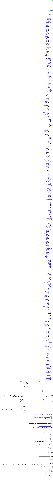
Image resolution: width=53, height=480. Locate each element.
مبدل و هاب (49, 313)
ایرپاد (50, 205)
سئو (52, 473)
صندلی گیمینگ (49, 281)
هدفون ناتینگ (49, 79)
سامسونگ (49, 209)
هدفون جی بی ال (49, 76)
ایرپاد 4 (48, 70)
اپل (50, 203)
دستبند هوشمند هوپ (48, 197)
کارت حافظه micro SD (48, 190)
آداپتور (48, 92)
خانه (51, 200)
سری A (48, 246)
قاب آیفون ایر (46, 98)
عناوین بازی (49, 88)
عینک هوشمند (49, 195)
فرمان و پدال (49, 87)
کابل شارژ (49, 119)
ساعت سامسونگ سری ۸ (46, 56)
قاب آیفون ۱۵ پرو (46, 297)
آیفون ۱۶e (47, 236)
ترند (50, 207)
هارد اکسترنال (49, 189)
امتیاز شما (52, 452)
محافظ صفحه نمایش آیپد (46, 111)
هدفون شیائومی (49, 78)
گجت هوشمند (50, 373)
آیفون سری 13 (47, 40)
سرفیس (50, 139)
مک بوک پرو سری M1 (46, 324)
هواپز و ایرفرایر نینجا (47, 166)
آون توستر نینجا (47, 350)
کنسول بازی (50, 80)
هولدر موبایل (49, 370)
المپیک (50, 204)
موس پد (48, 116)
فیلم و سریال (49, 211)
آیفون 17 (47, 231)
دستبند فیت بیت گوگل (48, 257)
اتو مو (48, 365)
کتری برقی (48, 170)
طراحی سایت (47, 473)
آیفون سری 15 (47, 33)
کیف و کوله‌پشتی (49, 314)
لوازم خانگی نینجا (49, 161)
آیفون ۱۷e (47, 26)
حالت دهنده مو (47, 364)
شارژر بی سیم (47, 290)
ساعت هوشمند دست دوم (48, 17)
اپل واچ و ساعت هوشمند (49, 46)
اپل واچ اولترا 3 (47, 252)
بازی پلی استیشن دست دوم (48, 22)
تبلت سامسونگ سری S (47, 153)
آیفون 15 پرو (47, 238)
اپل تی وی (50, 315)
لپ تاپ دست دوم (49, 18)
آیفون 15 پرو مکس (46, 34)
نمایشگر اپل (49, 138)
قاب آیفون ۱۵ (46, 102)
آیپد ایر (48, 335)
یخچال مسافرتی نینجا (47, 164)
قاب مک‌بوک (48, 107)
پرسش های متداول (50, 475)
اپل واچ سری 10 (47, 49)
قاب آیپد (48, 109)
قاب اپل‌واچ (48, 108)
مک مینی (50, 136)
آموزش (50, 216)
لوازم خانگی (50, 154)
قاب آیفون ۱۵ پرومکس (45, 103)
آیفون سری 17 (47, 25)
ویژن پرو (50, 208)
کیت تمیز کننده (49, 317)
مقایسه (50, 214)
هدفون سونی (49, 77)
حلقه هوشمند (49, 194)
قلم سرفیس (48, 118)
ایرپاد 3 (48, 72)
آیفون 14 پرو (47, 38)
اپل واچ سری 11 (47, 249)
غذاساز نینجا (48, 349)
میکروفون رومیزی (49, 186)
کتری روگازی (48, 355)
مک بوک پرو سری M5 (46, 135)
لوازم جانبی (50, 90)
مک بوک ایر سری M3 (46, 130)
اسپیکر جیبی (49, 64)
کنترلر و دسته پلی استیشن (46, 85)
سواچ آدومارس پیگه (49, 59)
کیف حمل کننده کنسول (48, 283)
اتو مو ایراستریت (46, 158)
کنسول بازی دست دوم (48, 227)
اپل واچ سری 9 (47, 250)
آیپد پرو (48, 337)
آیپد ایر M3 (47, 147)
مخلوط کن (48, 171)
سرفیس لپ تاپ (47, 332)
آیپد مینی (48, 339)
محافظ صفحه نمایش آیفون (42, 381)
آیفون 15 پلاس (46, 36)
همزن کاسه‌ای (47, 172)
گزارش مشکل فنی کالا (25, 382)
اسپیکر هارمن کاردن (48, 66)
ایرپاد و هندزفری (50, 67)
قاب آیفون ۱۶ (46, 100)
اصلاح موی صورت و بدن (48, 184)
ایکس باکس (49, 279)
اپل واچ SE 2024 (47, 253)
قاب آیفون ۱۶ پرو (46, 101)
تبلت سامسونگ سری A (47, 340)
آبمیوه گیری (48, 168)
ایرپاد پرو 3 (48, 71)
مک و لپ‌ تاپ (50, 125)
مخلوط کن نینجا (47, 165)
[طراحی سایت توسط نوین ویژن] (44, 473)
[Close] (52, 4)
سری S (48, 45)
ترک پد (48, 117)
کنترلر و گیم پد (49, 84)
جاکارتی (50, 123)
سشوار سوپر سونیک (46, 159)
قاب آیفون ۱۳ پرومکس (45, 301)
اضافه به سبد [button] (49, 421)
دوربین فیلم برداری (49, 187)
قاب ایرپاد (48, 303)
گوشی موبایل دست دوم (48, 223)
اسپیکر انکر (49, 62)
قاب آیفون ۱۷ (46, 293)
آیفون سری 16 (47, 29)
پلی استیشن (49, 81)
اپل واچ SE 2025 (47, 52)
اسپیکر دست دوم (49, 19)
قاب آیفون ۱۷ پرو (46, 99)
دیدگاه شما (51, 456)
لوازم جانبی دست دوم (48, 226)
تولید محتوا (51, 185)
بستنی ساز (48, 174)
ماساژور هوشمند (49, 375)
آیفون (50, 202)
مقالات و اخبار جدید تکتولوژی (49, 199)
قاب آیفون (48, 292)
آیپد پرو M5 (47, 150)
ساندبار (50, 266)
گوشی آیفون (49, 229)
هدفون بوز (49, 273)
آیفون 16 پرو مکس (46, 30)
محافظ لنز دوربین (47, 113)
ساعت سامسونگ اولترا (47, 254)
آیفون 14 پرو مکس (46, 240)
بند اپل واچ (49, 120)
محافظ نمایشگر (49, 304)
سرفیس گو (48, 142)
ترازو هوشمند (49, 193)
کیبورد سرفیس (47, 311)
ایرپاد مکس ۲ (48, 73)
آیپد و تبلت (51, 333)
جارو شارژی (48, 177)
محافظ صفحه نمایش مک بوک (46, 112)
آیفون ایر (47, 27)
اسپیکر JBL (49, 61)
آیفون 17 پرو (47, 232)
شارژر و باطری (49, 91)
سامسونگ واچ (49, 210)
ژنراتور (48, 93)
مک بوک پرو (48, 323)
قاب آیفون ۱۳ (46, 300)
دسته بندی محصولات (50, 14)
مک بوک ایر (48, 320)
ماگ (50, 362)
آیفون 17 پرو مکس (46, 28)
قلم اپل (48, 310)
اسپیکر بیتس (49, 263)
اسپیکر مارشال (49, 65)
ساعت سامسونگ (49, 53)
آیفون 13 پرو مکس (46, 41)
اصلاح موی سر (49, 183)
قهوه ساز (48, 352)
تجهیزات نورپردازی (49, 188)
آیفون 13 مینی (46, 43)
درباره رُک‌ (51, 217)
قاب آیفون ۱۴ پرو (46, 299)
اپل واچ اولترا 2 (47, 51)
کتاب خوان (49, 341)
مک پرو (50, 137)
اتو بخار (48, 178)
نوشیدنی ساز (49, 173)
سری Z (48, 247)
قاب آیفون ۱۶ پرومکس (45, 296)
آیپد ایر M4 (47, 148)
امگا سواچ (50, 258)
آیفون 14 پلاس (46, 242)
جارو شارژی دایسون (47, 160)
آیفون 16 (47, 31)
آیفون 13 (47, 42)
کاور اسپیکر (49, 63)
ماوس (48, 308)
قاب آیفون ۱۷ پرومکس (45, 294)
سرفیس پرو (48, 141)
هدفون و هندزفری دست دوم (48, 20)
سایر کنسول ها (49, 83)
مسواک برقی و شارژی (48, 367)
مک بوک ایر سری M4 (46, 322)
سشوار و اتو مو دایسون (47, 343)
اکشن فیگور (49, 89)
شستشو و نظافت (49, 175)
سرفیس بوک (48, 140)
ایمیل (52, 457)
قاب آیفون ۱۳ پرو (46, 106)
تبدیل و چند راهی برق (47, 95)
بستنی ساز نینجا (47, 163)
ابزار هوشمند (49, 196)
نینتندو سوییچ (49, 82)
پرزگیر (48, 361)
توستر (48, 354)
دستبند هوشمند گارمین (48, 58)
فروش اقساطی (50, 15)
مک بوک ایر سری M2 (46, 129)
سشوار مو (48, 182)
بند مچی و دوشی (49, 124)
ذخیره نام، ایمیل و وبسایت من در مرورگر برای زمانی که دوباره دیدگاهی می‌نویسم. (44, 458)
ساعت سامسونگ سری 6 (46, 55)
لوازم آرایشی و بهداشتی (49, 179)
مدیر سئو (50, 473)
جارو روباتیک (48, 176)
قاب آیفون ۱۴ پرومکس (45, 105)
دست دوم (51, 222)
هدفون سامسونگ (49, 74)
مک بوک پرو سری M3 (46, 134)
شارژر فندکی (48, 94)
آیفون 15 (47, 35)
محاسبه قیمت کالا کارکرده (50, 218)
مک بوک (50, 319)
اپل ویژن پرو (49, 121)
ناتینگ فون (49, 215)
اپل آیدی (50, 318)
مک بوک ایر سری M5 (46, 131)
